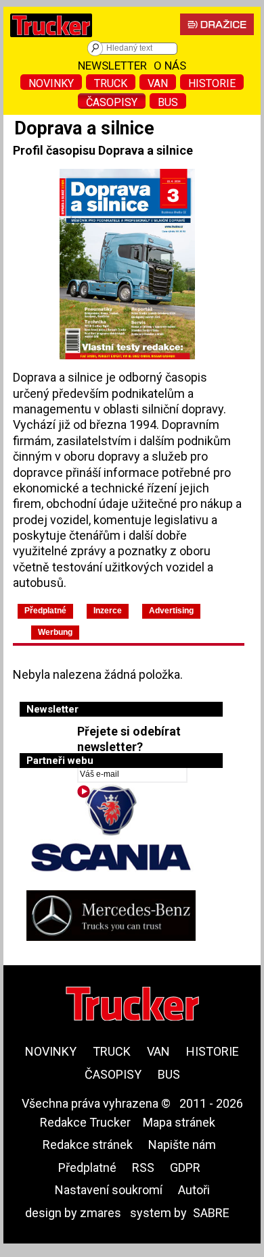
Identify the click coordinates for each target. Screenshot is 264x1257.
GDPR (185, 1167)
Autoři (194, 1190)
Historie (212, 83)
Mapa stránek (179, 1122)
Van (158, 83)
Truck (110, 83)
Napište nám (182, 1144)
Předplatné (87, 1167)
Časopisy (111, 102)
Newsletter (112, 65)
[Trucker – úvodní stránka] (51, 40)
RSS (143, 1167)
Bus (168, 102)
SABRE (211, 1213)
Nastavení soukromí (108, 1190)
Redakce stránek (88, 1144)
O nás (170, 65)
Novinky (51, 83)
